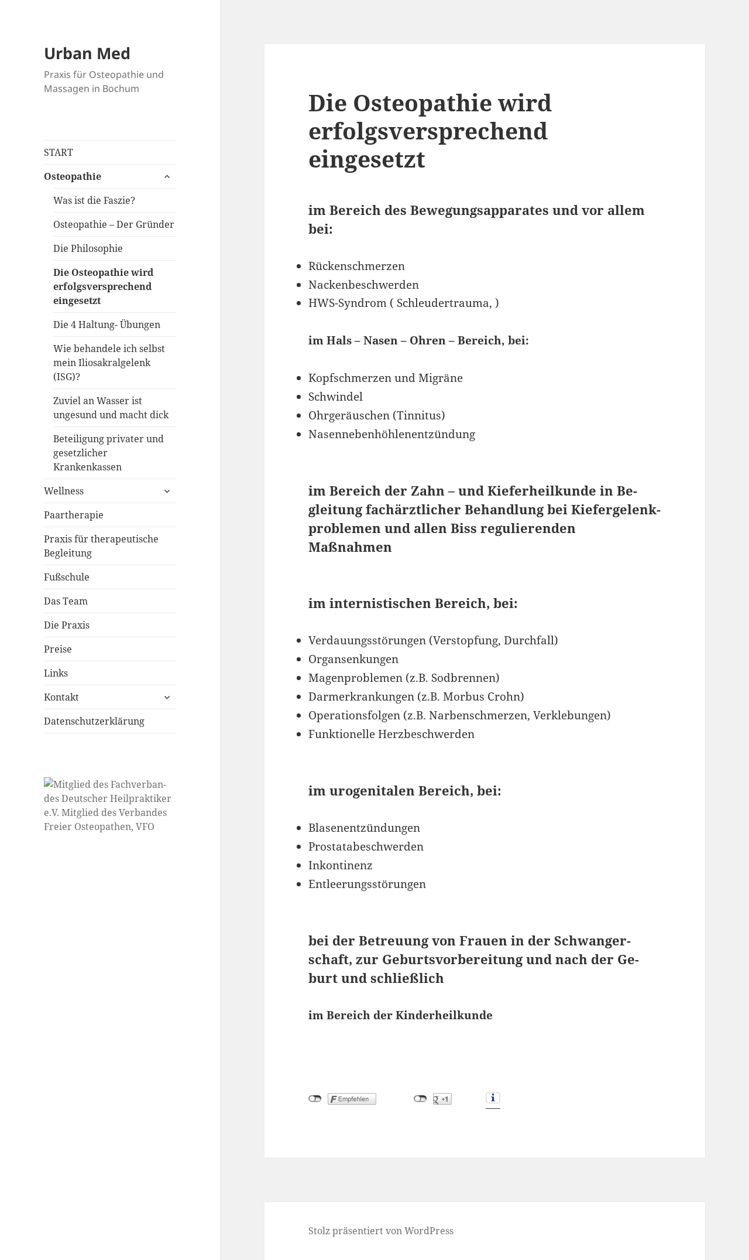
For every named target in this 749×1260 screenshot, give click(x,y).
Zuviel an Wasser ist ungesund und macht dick (111, 407)
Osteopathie (72, 176)
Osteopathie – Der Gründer (113, 224)
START (58, 152)
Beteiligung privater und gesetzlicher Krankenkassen (108, 452)
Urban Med (87, 53)
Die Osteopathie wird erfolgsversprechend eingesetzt (103, 286)
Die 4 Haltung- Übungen (106, 324)
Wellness (64, 490)
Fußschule (67, 577)
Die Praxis (67, 625)
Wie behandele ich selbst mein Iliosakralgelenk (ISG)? (109, 362)
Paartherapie (74, 514)
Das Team (66, 601)
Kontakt (61, 697)
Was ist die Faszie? (94, 200)
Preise (58, 649)
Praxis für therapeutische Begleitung (101, 545)
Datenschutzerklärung (94, 721)
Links (56, 673)
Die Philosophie (88, 248)
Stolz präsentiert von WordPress (380, 1230)
